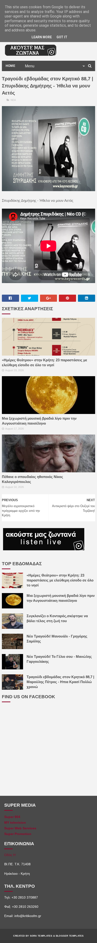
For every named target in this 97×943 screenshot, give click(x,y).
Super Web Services (20, 828)
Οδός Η (10, 855)
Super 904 (12, 817)
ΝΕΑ (13, 100)
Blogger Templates (70, 935)
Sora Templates (41, 935)
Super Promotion (17, 834)
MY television (15, 822)
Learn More (42, 37)
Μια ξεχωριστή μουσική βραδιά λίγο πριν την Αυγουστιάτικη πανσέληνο (39, 420)
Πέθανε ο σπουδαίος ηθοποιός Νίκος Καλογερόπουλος (32, 479)
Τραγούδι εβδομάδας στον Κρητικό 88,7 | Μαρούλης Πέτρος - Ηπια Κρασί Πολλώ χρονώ (60, 682)
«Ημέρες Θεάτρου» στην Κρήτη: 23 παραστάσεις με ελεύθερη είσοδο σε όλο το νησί (44, 362)
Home (10, 66)
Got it (62, 37)
